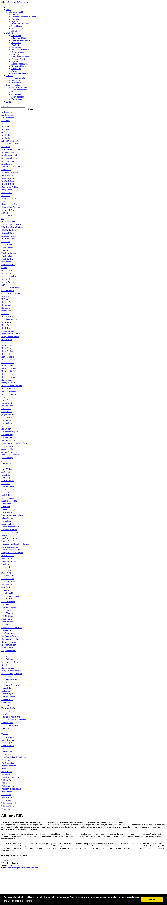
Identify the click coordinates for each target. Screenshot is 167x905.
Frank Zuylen (7, 259)
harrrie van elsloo (8, 331)
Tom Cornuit (6, 728)
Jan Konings (6, 423)
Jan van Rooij (7, 434)
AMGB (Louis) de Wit (10, 149)
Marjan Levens (7, 555)
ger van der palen (8, 276)
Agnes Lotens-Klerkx (10, 144)
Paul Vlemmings (8, 601)
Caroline (4, 201)
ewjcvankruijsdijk (8, 239)
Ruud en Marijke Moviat (11, 673)
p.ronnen (5, 590)
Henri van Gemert (8, 391)
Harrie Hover (6, 328)
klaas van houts (7, 486)
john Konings (7, 457)
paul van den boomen (10, 596)
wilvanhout (6, 794)
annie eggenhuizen (9, 158)
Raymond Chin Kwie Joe (11, 627)
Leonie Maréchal (8, 509)
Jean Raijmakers (8, 440)
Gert (3, 285)
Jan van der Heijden (9, 432)
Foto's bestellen (17, 97)
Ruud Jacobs (6, 676)
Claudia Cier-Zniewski (10, 207)
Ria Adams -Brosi (8, 636)
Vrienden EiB (17, 28)
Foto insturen (16, 99)
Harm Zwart (6, 325)
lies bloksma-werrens (10, 521)
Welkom (14, 14)
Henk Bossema (7, 348)
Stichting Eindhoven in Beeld (23, 17)
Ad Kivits (5, 121)
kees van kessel (7, 481)
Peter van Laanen (8, 607)
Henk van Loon (7, 365)
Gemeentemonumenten (21, 57)
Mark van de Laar (8, 558)
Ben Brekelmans (8, 181)
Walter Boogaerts (8, 766)
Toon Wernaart (7, 746)
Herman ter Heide (8, 394)
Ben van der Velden (9, 187)
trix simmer (6, 748)
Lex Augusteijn (7, 512)
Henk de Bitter (7, 354)
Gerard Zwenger (8, 282)
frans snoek (6, 262)
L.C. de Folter (7, 495)
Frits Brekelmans (8, 265)
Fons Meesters (7, 250)
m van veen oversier (9, 532)
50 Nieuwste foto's (19, 87)
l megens (5, 492)
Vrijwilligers (16, 26)
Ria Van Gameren (8, 642)
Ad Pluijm (5, 129)
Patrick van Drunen (9, 593)
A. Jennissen (6, 112)
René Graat (6, 630)
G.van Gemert (7, 270)
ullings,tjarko (6, 754)
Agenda (14, 21)
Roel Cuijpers (7, 659)
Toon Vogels (6, 743)
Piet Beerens (6, 619)
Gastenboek (16, 94)
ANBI (14, 31)
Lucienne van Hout (9, 529)
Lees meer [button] (27, 901)
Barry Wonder (7, 175)
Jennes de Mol (7, 449)
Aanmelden (16, 80)
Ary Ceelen (6, 169)
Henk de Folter (7, 357)
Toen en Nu (16, 68)
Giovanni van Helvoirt (10, 288)
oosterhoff (5, 587)
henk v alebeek (7, 362)
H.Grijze (5, 296)
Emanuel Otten (7, 233)
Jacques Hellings (8, 417)
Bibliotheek (16, 42)
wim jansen (6, 800)
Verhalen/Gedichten (19, 73)
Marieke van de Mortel (10, 550)
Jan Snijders (6, 429)
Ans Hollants (6, 164)
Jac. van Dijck (7, 406)
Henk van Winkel (8, 371)
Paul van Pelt (6, 599)
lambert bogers (7, 498)
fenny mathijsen (7, 244)
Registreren (16, 83)
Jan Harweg (6, 420)
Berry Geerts (6, 190)
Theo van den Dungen (10, 708)
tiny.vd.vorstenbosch (9, 725)
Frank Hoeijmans (8, 253)
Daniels (4, 213)
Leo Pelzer (5, 506)
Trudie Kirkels (7, 751)
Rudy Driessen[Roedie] (11, 671)
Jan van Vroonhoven (10, 437)
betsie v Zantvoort (8, 198)
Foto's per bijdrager (19, 90)
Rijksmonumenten (18, 61)
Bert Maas (5, 195)
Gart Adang (6, 273)
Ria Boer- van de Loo (10, 639)
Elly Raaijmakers (8, 230)
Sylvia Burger (7, 694)
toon (3, 731)
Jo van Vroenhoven (9, 452)
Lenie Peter (6, 504)
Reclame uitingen (18, 66)
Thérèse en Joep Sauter (10, 717)
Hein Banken (6, 339)
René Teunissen (7, 633)
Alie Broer (5, 146)
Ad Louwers (6, 123)
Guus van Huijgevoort (10, 293)
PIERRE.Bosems (8, 616)
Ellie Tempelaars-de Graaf (12, 227)
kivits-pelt (5, 483)
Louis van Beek (7, 524)
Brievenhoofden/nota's (20, 50)
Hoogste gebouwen (19, 64)
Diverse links (16, 92)
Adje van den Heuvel (10, 141)
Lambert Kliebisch (9, 501)
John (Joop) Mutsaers (10, 455)
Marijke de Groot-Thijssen (12, 553)
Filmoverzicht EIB (19, 38)
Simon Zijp (6, 688)
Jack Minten (6, 409)
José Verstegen (7, 472)
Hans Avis (5, 308)
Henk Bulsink (7, 351)
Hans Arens (6, 305)
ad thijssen (5, 132)
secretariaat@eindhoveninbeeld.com (23, 868)
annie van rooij (7, 161)
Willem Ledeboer (8, 783)
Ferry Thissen (7, 247)
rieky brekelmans (8, 650)
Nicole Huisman (8, 581)
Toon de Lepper (8, 734)
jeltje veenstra (7, 446)
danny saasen (6, 216)
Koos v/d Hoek (7, 489)
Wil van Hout (7, 774)
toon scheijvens (7, 740)
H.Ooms (4, 299)
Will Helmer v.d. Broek (11, 777)
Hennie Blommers (8, 374)
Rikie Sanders (7, 653)
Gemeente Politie (18, 59)
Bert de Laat (6, 193)
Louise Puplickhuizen (10, 527)
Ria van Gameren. (8, 645)
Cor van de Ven (7, 210)
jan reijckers (6, 426)
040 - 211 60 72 (16, 865)
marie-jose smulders (9, 547)
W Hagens (5, 760)
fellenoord (5, 241)
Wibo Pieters (6, 769)
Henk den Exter (7, 360)
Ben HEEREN (7, 184)
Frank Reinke (7, 256)
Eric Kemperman (8, 236)
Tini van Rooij (7, 722)
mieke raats (6, 573)
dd (2, 218)
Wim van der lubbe (9, 803)
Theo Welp (6, 714)
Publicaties (15, 45)
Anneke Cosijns (8, 152)
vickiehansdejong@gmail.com (13, 757)
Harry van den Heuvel (10, 334)
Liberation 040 (7, 518)
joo (2, 460)
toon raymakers (7, 737)
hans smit (5, 313)
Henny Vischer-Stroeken (11, 385)
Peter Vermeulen (8, 610)
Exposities (15, 19)
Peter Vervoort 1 (8, 613)
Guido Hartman (7, 290)
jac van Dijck (6, 403)
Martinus (5, 564)
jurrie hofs (5, 475)
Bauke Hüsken (7, 178)
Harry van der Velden (10, 337)
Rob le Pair (6, 656)
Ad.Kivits (5, 138)
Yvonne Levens (7, 809)
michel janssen (7, 570)
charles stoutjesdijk (9, 204)
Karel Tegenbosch (8, 478)
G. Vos (4, 267)
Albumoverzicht (18, 78)
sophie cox (5, 691)
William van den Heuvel (11, 789)
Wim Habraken (7, 797)
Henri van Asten (8, 388)
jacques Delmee (7, 414)
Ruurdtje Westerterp (9, 679)
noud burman (6, 584)
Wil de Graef (6, 771)
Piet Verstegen (7, 622)
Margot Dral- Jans (8, 541)
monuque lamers (8, 576)
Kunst (13, 71)
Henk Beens (6, 345)
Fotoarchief (16, 35)
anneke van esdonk (9, 155)
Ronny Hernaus (7, 668)
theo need (5, 705)
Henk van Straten (8, 368)
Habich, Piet (6, 302)
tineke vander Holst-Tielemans (13, 720)
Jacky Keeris (6, 411)
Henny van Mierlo (9, 383)
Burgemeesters (17, 52)
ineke (3, 397)
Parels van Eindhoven (20, 24)
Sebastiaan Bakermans (10, 685)
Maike (4, 535)
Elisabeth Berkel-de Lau (11, 224)
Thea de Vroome (8, 697)
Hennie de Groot (8, 377)
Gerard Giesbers (8, 279)
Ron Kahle (5, 665)
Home (8, 10)
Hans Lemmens (7, 311)
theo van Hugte (7, 711)
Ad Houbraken (7, 118)
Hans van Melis (7, 316)
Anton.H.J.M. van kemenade (13, 167)
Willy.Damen (6, 792)
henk (3, 342)
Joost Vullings (7, 469)
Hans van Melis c (8, 322)
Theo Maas (6, 702)
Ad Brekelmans (7, 115)
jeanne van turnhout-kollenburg (14, 443)
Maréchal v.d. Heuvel (10, 538)
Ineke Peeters (6, 400)
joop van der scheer (9, 466)
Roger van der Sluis (9, 662)
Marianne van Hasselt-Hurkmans (15, 544)
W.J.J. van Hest (7, 763)
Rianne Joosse (7, 648)
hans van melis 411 (9, 319)
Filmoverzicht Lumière (20, 40)
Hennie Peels (6, 380)
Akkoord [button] (152, 899)
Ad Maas (5, 126)
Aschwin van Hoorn (9, 172)
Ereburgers (15, 54)
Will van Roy (6, 780)
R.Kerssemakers (8, 625)
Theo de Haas (7, 699)
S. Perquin (5, 682)
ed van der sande (8, 221)
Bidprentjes (16, 47)
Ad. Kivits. (6, 135)
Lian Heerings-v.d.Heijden (12, 515)
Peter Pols (5, 604)
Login (8, 101)
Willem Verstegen (8, 786)
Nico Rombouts (7, 578)
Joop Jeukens (6, 463)
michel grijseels (7, 567)
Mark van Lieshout (9, 561)
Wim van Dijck (7, 806)
